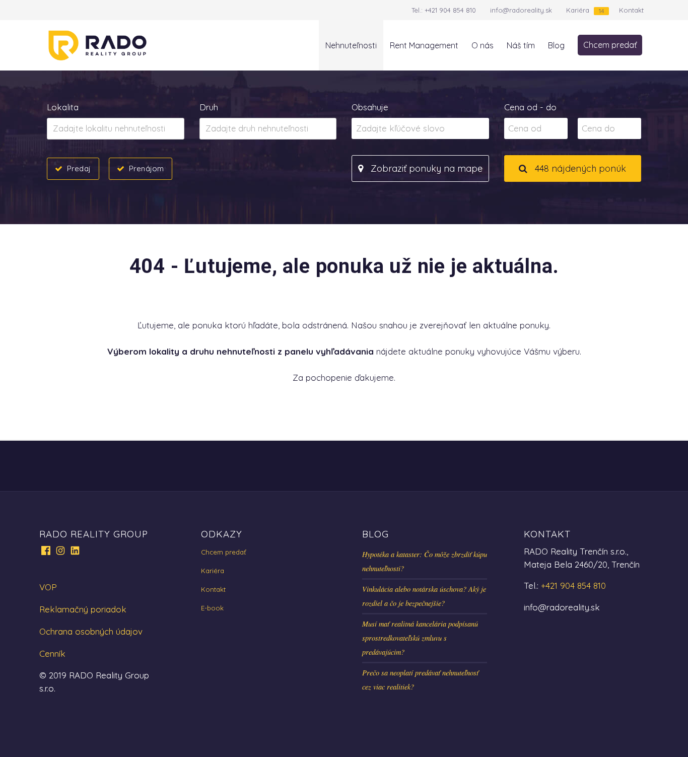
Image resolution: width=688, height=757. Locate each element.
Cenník (52, 653)
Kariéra (577, 10)
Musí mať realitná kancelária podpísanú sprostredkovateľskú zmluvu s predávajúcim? (420, 638)
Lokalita (63, 107)
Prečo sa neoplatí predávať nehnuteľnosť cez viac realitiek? (420, 680)
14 (601, 11)
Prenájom (146, 168)
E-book (212, 608)
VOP (48, 587)
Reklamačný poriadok (82, 609)
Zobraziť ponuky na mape (425, 168)
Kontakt (631, 10)
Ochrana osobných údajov (91, 631)
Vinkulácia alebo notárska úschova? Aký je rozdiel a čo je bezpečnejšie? (424, 596)
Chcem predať (610, 45)
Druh (208, 107)
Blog (556, 45)
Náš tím (521, 45)
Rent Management (424, 45)
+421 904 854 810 (450, 10)
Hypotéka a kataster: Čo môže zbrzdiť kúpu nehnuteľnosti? (424, 561)
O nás (482, 45)
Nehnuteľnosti (351, 45)
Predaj (79, 168)
